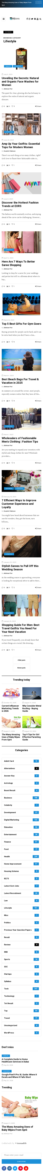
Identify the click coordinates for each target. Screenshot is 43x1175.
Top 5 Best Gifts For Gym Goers (21, 323)
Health (8, 66)
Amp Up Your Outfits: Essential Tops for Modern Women (21, 145)
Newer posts (21, 668)
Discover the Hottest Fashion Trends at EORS (20, 204)
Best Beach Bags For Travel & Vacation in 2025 (20, 381)
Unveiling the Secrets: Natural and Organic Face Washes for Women (20, 82)
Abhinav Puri (8, 89)
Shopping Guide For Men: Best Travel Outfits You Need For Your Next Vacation (20, 628)
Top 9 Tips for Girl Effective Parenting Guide (31, 737)
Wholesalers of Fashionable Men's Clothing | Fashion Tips (20, 440)
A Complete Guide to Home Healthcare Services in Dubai (15, 1060)
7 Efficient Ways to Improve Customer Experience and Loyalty (19, 504)
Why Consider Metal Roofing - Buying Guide (31, 708)
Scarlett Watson (9, 151)
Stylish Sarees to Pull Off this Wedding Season (20, 567)
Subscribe (21, 1161)
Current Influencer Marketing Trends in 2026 (10, 708)
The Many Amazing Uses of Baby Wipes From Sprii (11, 737)
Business (9, 488)
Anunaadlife (21, 1143)
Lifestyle (18, 66)
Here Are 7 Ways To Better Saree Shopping (18, 263)
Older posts (21, 660)
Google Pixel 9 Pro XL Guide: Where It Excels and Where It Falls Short (19, 1075)
